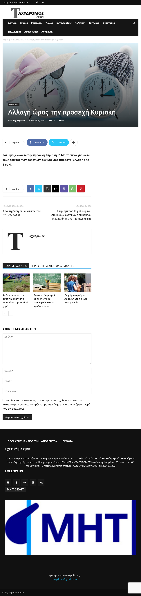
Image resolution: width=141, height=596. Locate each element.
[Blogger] (8, 482)
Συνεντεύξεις (64, 23)
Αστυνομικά (31, 31)
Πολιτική (80, 23)
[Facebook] (37, 2)
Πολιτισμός (14, 31)
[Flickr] (24, 482)
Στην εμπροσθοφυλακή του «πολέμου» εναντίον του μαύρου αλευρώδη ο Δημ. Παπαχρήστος (71, 214)
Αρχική (12, 23)
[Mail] (43, 2)
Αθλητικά (47, 31)
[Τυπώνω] (47, 188)
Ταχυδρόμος (19, 120)
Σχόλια (24, 23)
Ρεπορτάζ (36, 23)
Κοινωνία (93, 23)
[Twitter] (38, 188)
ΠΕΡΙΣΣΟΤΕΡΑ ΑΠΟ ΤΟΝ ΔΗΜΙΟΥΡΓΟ (53, 266)
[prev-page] (5, 313)
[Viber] (64, 188)
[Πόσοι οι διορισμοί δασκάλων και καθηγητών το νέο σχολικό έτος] (46, 282)
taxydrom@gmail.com (65, 579)
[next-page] (10, 313)
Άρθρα (49, 23)
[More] (74, 142)
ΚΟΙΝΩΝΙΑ (18, 39)
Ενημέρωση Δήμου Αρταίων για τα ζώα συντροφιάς (75, 299)
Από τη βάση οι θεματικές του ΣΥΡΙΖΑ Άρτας (22, 213)
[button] (134, 23)
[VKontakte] (41, 482)
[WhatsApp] (72, 188)
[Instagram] (33, 482)
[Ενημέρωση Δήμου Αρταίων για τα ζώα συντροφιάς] (77, 282)
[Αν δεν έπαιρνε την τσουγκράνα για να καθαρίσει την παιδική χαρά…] (16, 282)
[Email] (55, 188)
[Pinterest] (81, 188)
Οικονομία (109, 23)
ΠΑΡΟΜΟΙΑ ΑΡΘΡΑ (16, 266)
